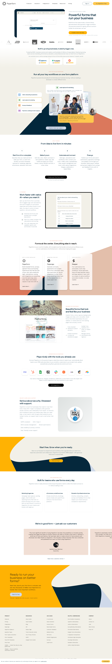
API (26, 628)
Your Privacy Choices (31, 636)
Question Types (8, 633)
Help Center (29, 620)
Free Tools (7, 643)
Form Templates (8, 638)
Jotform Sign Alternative (73, 646)
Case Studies (29, 623)
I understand (106, 661)
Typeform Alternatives (73, 623)
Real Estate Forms (51, 628)
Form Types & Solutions (10, 636)
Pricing (70, 3)
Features (7, 620)
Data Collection (50, 623)
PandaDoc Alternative (73, 643)
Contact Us (91, 623)
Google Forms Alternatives (74, 633)
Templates (54, 3)
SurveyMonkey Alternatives (74, 628)
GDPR (27, 638)
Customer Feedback (51, 630)
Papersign (7, 628)
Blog (27, 625)
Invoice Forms (50, 625)
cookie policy (44, 661)
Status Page (28, 630)
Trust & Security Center (31, 633)
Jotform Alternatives (73, 625)
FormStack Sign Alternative (74, 638)
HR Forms (49, 636)
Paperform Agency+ (9, 630)
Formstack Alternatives (73, 630)
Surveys (49, 641)
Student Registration (52, 638)
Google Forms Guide (31, 641)
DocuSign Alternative (73, 641)
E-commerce (50, 620)
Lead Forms (49, 643)
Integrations (7, 625)
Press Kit (91, 630)
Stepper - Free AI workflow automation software (11, 651)
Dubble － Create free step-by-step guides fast (13, 647)
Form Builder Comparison (74, 620)
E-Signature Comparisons (74, 636)
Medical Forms (50, 633)
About (90, 620)
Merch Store (92, 628)
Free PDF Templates (9, 641)
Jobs (90, 625)
